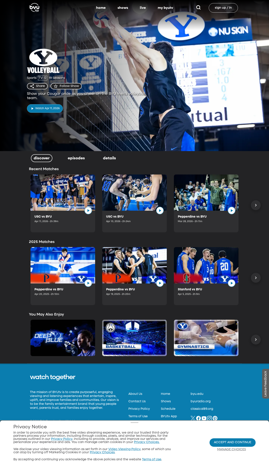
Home (165, 394)
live (143, 8)
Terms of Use (138, 416)
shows (123, 8)
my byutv (165, 8)
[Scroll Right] (256, 205)
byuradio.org (201, 401)
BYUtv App (169, 416)
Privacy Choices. (147, 442)
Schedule (168, 409)
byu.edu (197, 394)
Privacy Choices (102, 452)
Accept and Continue (232, 442)
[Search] (198, 8)
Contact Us (137, 401)
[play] (88, 210)
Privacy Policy (139, 409)
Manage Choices (231, 449)
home (101, 8)
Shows (166, 401)
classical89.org (202, 409)
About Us (135, 394)
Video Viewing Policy (124, 449)
